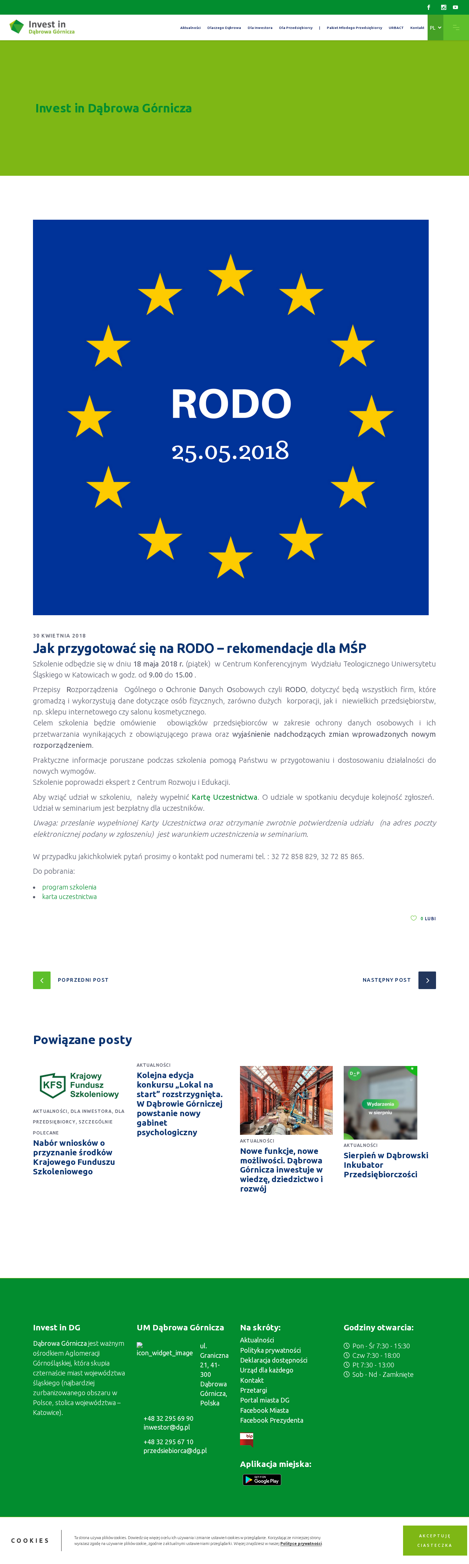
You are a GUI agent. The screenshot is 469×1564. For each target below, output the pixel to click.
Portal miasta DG (264, 1400)
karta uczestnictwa (69, 896)
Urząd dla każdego (266, 1370)
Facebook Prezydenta (271, 1420)
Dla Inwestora (91, 1111)
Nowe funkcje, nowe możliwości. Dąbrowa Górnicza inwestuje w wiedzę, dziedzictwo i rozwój (281, 1169)
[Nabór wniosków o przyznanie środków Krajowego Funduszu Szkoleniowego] (79, 1086)
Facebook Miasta (264, 1410)
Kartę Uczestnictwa (225, 797)
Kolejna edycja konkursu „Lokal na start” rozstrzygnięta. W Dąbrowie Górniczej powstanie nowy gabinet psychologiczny (180, 1103)
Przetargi (253, 1390)
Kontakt (252, 1380)
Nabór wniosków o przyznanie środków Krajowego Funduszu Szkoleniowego (74, 1157)
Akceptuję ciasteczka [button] (435, 1540)
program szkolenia (69, 887)
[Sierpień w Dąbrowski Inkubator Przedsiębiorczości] (390, 1103)
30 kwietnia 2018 (59, 636)
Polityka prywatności (270, 1350)
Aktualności (50, 1111)
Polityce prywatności (301, 1543)
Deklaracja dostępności (273, 1360)
